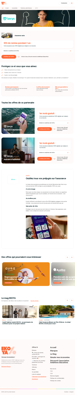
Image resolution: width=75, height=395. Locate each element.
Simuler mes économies (60, 357)
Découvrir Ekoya (6, 366)
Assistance (35, 379)
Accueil (6, 8)
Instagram (71, 391)
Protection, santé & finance (26, 8)
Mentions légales (54, 376)
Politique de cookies (55, 380)
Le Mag (53, 354)
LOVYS (36, 8)
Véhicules (34, 367)
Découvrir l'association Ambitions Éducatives (59, 362)
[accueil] (4, 3)
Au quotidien (14, 8)
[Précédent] (67, 257)
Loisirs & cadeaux (36, 374)
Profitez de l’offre (9, 56)
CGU (51, 371)
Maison (34, 369)
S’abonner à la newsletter (39, 376)
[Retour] (2, 8)
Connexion (64, 3)
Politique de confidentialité (57, 378)
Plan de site (53, 368)
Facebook (66, 391)
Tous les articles (34, 300)
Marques (34, 350)
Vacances (34, 364)
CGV (51, 373)
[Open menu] (72, 3)
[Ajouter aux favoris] (19, 57)
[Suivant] (72, 257)
